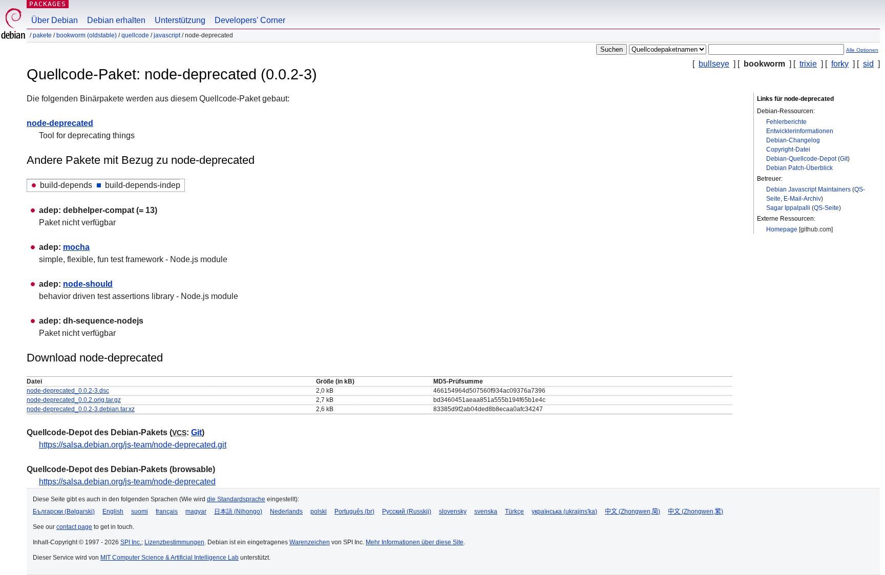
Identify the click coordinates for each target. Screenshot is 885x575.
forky (840, 63)
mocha (76, 247)
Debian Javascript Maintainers (808, 189)
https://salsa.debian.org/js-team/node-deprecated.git (132, 444)
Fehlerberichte (786, 121)
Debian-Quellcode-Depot (801, 158)
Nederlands (286, 511)
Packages (47, 4)
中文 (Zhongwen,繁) (695, 511)
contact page (74, 526)
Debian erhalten (116, 20)
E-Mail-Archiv (802, 198)
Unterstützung (180, 20)
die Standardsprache (236, 499)
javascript (167, 35)
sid (868, 63)
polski (318, 511)
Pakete (42, 35)
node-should (88, 284)
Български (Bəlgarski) (64, 511)
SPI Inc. (130, 542)
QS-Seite (826, 207)
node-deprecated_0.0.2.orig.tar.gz (74, 399)
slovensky (453, 511)
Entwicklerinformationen (799, 131)
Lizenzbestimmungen (174, 542)
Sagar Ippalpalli (788, 207)
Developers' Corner (250, 20)
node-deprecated (60, 123)
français (167, 511)
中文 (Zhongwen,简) (632, 511)
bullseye (714, 63)
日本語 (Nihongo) (238, 511)
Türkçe (514, 511)
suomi (139, 511)
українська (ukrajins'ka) (564, 511)
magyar (195, 511)
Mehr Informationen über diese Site (414, 542)
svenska (485, 511)
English (112, 511)
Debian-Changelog (793, 140)
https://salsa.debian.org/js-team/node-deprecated (127, 481)
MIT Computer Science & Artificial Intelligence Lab (169, 557)
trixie (808, 63)
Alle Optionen (862, 50)
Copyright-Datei (788, 149)
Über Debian (54, 20)
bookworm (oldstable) (86, 35)
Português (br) (354, 511)
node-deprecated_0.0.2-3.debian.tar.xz (81, 409)
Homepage (781, 229)
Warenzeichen (309, 542)
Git (844, 158)
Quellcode (135, 35)
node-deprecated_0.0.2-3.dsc (68, 390)
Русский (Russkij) (406, 511)
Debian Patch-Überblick (799, 168)
